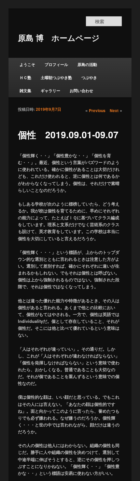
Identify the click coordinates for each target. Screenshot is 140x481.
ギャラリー (50, 90)
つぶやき (89, 77)
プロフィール (56, 64)
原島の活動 (87, 64)
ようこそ (27, 64)
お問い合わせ (81, 90)
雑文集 (25, 90)
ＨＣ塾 (25, 77)
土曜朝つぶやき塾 (56, 77)
